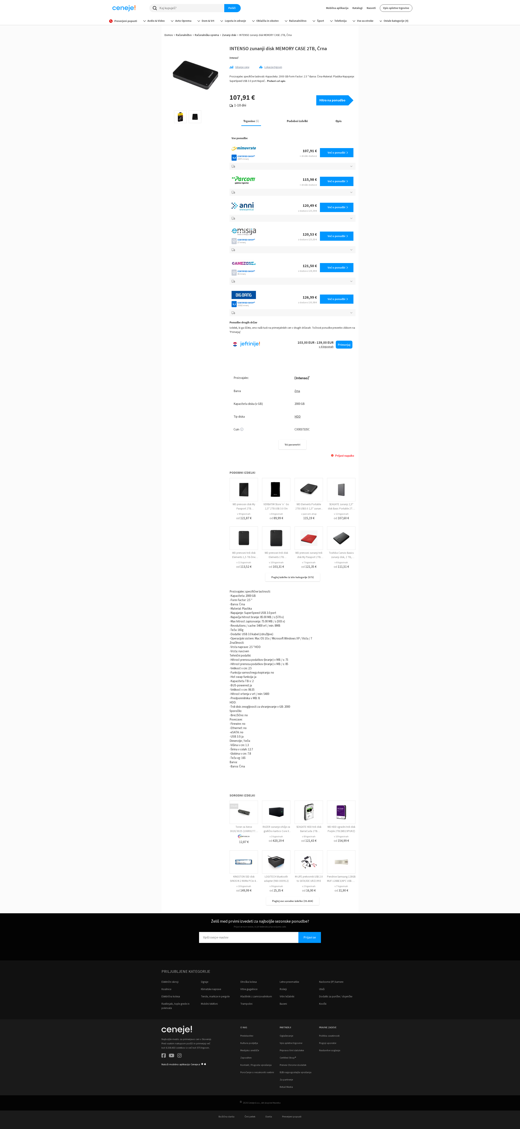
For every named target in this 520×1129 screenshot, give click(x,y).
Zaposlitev (246, 1058)
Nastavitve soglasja (329, 1050)
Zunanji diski (229, 35)
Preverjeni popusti (291, 1116)
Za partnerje (286, 1079)
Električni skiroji (170, 982)
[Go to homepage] (124, 8)
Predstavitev (246, 1036)
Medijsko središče (249, 1050)
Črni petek (250, 1116)
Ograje (204, 982)
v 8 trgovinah (308, 836)
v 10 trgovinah (276, 562)
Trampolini (246, 1004)
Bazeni (283, 1004)
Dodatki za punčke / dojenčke (335, 996)
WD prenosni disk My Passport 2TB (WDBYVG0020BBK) (244, 509)
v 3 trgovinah (276, 836)
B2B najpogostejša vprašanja (295, 1072)
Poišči (232, 8)
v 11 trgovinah (341, 514)
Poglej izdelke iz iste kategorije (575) (292, 577)
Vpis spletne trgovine (396, 8)
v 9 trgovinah (243, 514)
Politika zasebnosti (329, 1036)
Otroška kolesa (248, 982)
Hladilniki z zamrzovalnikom (256, 996)
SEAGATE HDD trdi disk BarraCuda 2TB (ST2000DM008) (308, 831)
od (243, 518)
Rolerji (283, 989)
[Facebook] (163, 1056)
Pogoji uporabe (327, 1043)
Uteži (322, 989)
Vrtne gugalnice (248, 989)
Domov (169, 35)
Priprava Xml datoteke (292, 1050)
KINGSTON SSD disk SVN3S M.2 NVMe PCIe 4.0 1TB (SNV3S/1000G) (244, 881)
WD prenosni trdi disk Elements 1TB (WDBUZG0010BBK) (276, 557)
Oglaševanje (286, 1036)
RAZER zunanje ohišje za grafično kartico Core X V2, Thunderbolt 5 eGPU (276, 831)
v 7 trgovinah (308, 562)
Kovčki (322, 1004)
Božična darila (226, 1116)
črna (297, 391)
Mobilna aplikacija (337, 8)
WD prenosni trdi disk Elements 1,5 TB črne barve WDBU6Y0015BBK (244, 557)
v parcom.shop (308, 514)
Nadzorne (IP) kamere (331, 982)
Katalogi (357, 8)
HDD (298, 417)
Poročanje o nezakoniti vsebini (257, 1072)
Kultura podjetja (249, 1043)
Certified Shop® (288, 1058)
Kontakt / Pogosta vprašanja (256, 1065)
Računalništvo (184, 35)
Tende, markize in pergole (215, 996)
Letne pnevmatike (289, 982)
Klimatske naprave (211, 989)
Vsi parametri (292, 444)
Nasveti (371, 8)
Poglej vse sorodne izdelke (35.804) (292, 901)
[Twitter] (171, 1056)
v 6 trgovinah (276, 514)
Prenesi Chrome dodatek (293, 1065)
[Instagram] (179, 1056)
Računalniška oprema (207, 35)
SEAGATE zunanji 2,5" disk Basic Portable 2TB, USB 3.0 (341, 509)
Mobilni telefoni (209, 1004)
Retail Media (286, 1087)
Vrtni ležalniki (287, 996)
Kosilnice (166, 989)
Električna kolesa (170, 996)
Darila (268, 1116)
